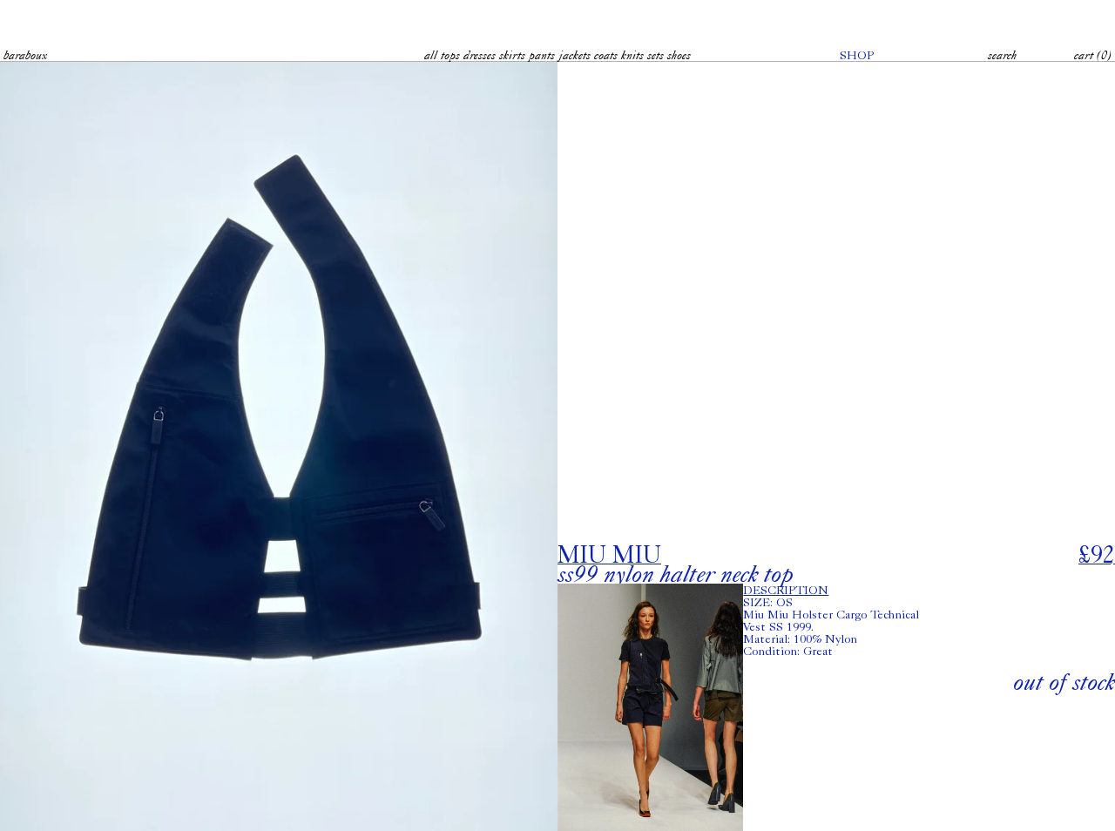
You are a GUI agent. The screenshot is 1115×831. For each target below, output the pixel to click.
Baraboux (25, 55)
